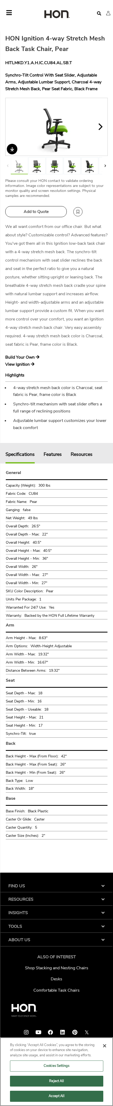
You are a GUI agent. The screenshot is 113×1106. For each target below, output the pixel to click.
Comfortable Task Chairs (56, 990)
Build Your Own (20, 357)
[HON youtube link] (38, 1032)
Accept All (56, 1096)
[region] (56, 1071)
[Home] (56, 14)
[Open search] (99, 13)
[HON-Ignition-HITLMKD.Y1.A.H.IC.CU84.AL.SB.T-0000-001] (54, 165)
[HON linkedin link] (62, 1032)
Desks (56, 979)
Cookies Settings (56, 1065)
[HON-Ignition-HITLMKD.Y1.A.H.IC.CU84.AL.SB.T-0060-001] (72, 165)
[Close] (104, 1046)
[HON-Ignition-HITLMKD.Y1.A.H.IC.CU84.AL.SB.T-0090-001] (57, 127)
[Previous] (13, 127)
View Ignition (18, 364)
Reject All (56, 1081)
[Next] (100, 127)
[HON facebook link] (50, 1032)
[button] (108, 13)
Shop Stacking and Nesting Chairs (56, 968)
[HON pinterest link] (75, 1032)
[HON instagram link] (26, 1032)
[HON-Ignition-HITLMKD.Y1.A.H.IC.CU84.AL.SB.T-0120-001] (89, 165)
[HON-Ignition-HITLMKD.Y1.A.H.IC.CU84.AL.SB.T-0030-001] (36, 165)
